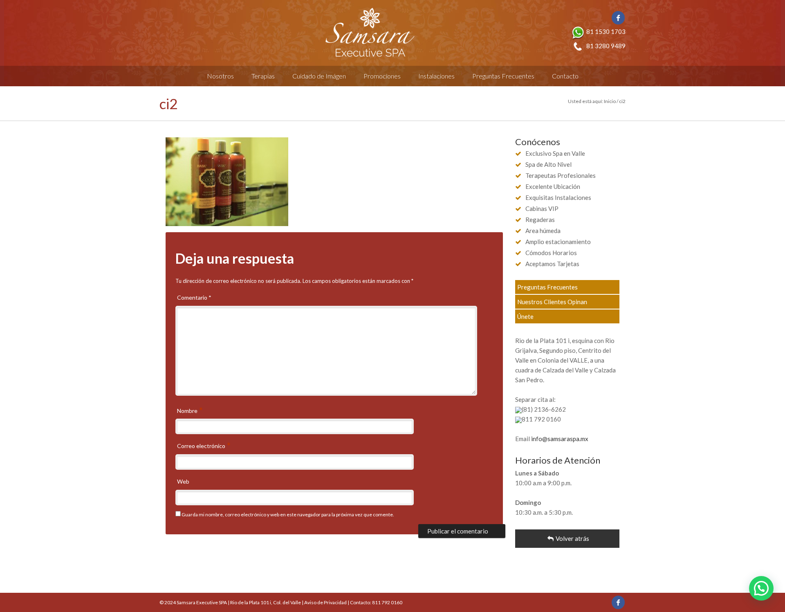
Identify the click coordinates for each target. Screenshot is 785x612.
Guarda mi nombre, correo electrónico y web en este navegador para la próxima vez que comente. (288, 514)
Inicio (610, 101)
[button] (761, 588)
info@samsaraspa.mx (559, 438)
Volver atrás (572, 538)
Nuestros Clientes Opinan (552, 301)
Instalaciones (436, 76)
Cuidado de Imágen (319, 76)
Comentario (194, 297)
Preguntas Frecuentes (503, 76)
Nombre (188, 410)
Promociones (382, 76)
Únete (525, 316)
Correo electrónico (202, 445)
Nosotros (220, 76)
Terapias (263, 76)
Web (183, 481)
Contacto (565, 76)
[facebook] (618, 18)
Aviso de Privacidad (325, 602)
